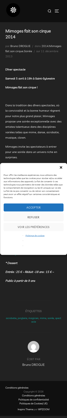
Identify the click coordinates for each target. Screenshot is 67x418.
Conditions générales (16, 387)
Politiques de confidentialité (33, 399)
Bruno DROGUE (20, 46)
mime (43, 318)
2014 (45, 46)
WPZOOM (43, 409)
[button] (61, 168)
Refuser (33, 217)
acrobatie (11, 318)
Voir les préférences (33, 227)
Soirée (28, 51)
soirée (51, 318)
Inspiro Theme (25, 409)
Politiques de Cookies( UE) (33, 403)
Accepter (33, 207)
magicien (33, 318)
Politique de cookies (35, 235)
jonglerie (22, 318)
